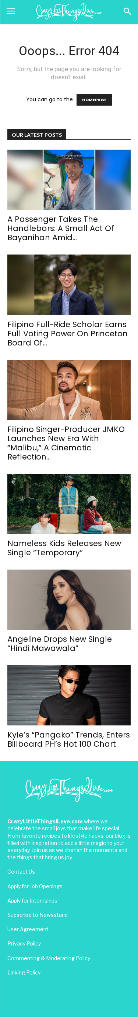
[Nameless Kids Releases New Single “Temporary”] (69, 504)
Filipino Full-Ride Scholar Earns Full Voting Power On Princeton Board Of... (67, 333)
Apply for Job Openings (35, 886)
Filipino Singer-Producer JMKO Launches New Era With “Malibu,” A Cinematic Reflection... (66, 443)
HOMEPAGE (94, 100)
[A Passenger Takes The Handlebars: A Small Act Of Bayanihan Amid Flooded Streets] (69, 180)
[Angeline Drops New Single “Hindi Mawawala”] (69, 600)
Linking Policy (23, 972)
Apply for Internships (32, 900)
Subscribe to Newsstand (37, 915)
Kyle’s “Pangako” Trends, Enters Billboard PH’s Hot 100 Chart (68, 739)
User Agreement (28, 929)
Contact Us (21, 871)
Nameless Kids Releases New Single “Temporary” (64, 548)
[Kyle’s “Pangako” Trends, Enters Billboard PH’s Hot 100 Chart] (69, 695)
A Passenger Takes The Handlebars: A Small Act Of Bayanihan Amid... (60, 228)
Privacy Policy (24, 943)
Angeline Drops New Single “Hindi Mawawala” (59, 644)
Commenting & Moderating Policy (48, 958)
